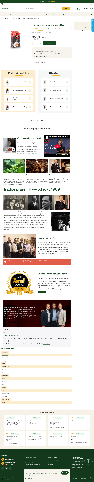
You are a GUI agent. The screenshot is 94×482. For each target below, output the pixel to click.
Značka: (38, 30)
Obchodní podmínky (29, 462)
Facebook (2, 468)
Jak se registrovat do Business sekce (57, 461)
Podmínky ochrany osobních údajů (32, 464)
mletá (3, 378)
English (53, 1)
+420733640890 (67, 3)
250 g (3, 372)
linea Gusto (5, 355)
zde (45, 475)
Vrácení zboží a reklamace (31, 459)
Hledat (66, 8)
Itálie (3, 384)
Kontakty (87, 3)
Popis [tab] (32, 120)
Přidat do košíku (50, 43)
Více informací (42, 292)
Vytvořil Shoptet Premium (9, 479)
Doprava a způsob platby (30, 457)
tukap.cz (6, 468)
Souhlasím (65, 473)
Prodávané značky (52, 457)
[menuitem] (3, 14)
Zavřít (40, 60)
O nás (82, 3)
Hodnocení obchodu (53, 459)
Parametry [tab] (40, 120)
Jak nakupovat (28, 461)
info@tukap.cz (9, 459)
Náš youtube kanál (10, 468)
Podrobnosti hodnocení (49, 28)
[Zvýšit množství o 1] (40, 43)
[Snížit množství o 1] (33, 43)
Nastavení (29, 478)
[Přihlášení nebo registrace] (77, 9)
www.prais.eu (46, 344)
